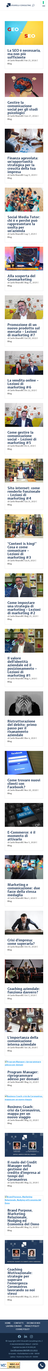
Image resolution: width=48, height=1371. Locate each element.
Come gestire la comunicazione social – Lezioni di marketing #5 (21, 437)
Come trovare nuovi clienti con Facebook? (23, 783)
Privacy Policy (32, 1326)
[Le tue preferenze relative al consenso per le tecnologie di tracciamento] (43, 2)
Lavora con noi (13, 1326)
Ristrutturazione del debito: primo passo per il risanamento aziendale (22, 728)
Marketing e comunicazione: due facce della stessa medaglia (23, 889)
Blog (9, 64)
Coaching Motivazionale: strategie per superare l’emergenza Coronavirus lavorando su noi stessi (21, 1281)
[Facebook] (19, 1336)
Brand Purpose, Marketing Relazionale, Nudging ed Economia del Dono (23, 1217)
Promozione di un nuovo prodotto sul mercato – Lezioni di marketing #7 (23, 329)
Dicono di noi (33, 1323)
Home (8, 1323)
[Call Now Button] (41, 1365)
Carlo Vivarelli (16, 60)
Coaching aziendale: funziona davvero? (23, 990)
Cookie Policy (22, 1329)
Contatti (18, 1323)
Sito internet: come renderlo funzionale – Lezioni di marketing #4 (23, 493)
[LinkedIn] (25, 1336)
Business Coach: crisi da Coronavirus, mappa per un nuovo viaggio (24, 1111)
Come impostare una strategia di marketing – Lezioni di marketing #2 (24, 607)
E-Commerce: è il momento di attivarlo (21, 836)
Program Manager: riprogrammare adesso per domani (23, 1075)
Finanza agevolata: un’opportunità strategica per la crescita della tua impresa (22, 165)
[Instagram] (31, 1336)
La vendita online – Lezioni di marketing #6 (23, 384)
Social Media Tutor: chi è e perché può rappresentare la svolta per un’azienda (23, 224)
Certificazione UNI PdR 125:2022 (24, 1350)
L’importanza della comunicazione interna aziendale (22, 1041)
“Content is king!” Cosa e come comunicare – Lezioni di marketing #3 (22, 550)
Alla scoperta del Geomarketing (21, 278)
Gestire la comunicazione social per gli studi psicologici (22, 107)
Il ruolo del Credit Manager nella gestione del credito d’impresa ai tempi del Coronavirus (23, 1171)
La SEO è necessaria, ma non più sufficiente (24, 54)
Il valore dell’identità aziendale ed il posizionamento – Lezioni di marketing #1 (22, 667)
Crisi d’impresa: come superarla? (21, 942)
